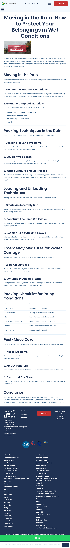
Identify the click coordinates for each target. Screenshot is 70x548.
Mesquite (7, 513)
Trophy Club (8, 524)
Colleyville (39, 488)
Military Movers (9, 465)
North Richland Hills (42, 515)
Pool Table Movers (10, 471)
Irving (6, 508)
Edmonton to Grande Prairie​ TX (47, 496)
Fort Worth (8, 500)
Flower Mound (40, 499)
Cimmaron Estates (11, 487)
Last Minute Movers (42, 460)
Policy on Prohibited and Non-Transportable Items (46, 479)
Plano (37, 517)
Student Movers (41, 473)
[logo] (8, 3)
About (22, 411)
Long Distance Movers (43, 463)
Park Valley (8, 516)
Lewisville (7, 510)
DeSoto (6, 492)
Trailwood (39, 523)
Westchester (8, 526)
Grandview (39, 504)
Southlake (7, 521)
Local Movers (9, 463)
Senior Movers (9, 473)
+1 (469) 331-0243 (31, 4)
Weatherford (40, 525)
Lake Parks (39, 509)
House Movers (9, 460)
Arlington (7, 481)
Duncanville (8, 495)
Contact (23, 414)
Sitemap (23, 417)
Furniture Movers (41, 458)
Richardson (8, 518)
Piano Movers (40, 468)
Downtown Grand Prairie (44, 494)
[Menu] (49, 3)
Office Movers (40, 465)
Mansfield (39, 512)
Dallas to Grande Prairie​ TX (45, 491)
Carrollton (7, 484)
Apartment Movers (42, 455)
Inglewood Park (41, 507)
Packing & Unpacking (11, 468)
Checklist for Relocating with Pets (16, 479)
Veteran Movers (10, 476)
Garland (7, 502)
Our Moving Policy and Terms (46, 528)
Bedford (38, 483)
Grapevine (7, 505)
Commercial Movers (11, 458)
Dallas (6, 489)
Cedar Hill (39, 486)
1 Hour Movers (9, 455)
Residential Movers (42, 471)
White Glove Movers (42, 476)
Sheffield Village (41, 520)
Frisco (37, 502)
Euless (6, 497)
